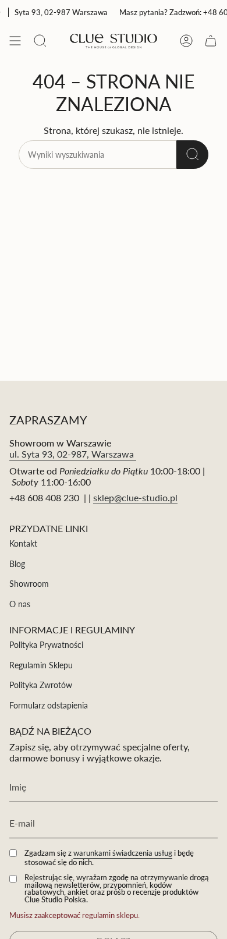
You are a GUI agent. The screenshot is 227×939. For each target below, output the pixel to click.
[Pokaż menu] (15, 40)
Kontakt (23, 543)
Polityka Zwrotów (40, 685)
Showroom (29, 584)
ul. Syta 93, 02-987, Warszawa (72, 453)
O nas (19, 604)
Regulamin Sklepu (41, 665)
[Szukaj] (192, 154)
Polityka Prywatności (46, 645)
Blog (17, 564)
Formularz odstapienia (48, 705)
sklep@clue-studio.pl (135, 497)
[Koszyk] (210, 40)
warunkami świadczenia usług (122, 852)
